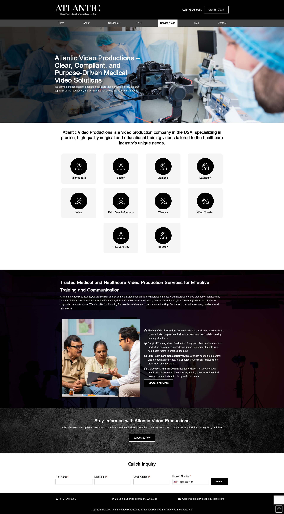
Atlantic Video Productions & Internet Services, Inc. (139, 509)
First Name (61, 477)
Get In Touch (216, 9)
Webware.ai (186, 509)
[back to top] (278, 509)
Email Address (141, 477)
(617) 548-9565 (193, 10)
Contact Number (181, 476)
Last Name (100, 477)
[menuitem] (61, 23)
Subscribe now (142, 438)
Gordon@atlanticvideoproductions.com (203, 499)
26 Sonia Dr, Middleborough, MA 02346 (136, 499)
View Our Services (159, 383)
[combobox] (175, 481)
